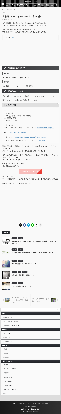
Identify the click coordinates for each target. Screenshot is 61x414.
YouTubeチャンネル (10, 389)
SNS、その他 (8, 361)
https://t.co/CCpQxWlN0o (16, 132)
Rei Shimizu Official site (30, 406)
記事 (5, 329)
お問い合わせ (45, 403)
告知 (5, 349)
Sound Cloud (8, 377)
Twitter (6, 364)
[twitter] (20, 225)
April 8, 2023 (41, 141)
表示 (13, 37)
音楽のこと (7, 333)
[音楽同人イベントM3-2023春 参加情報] (28, 225)
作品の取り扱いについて (11, 321)
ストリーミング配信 (10, 369)
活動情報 (6, 357)
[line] (32, 225)
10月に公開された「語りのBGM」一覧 (24, 264)
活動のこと (7, 337)
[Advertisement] (30, 53)
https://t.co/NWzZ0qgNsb (21, 137)
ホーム (14, 403)
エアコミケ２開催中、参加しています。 (24, 275)
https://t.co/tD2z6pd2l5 (45, 128)
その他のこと (8, 341)
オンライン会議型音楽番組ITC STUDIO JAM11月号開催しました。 (33, 252)
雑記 (39, 403)
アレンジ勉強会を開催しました (22, 286)
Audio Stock (8, 381)
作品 (5, 313)
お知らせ (6, 345)
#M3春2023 (35, 137)
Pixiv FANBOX (8, 385)
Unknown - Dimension (30, 409)
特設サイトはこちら (29, 171)
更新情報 (6, 353)
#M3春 (43, 137)
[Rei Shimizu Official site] (31, 5)
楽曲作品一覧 (8, 317)
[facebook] (24, 225)
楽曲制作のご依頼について (11, 326)
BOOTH (6, 373)
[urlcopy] (40, 225)
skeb (5, 393)
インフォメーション (22, 403)
